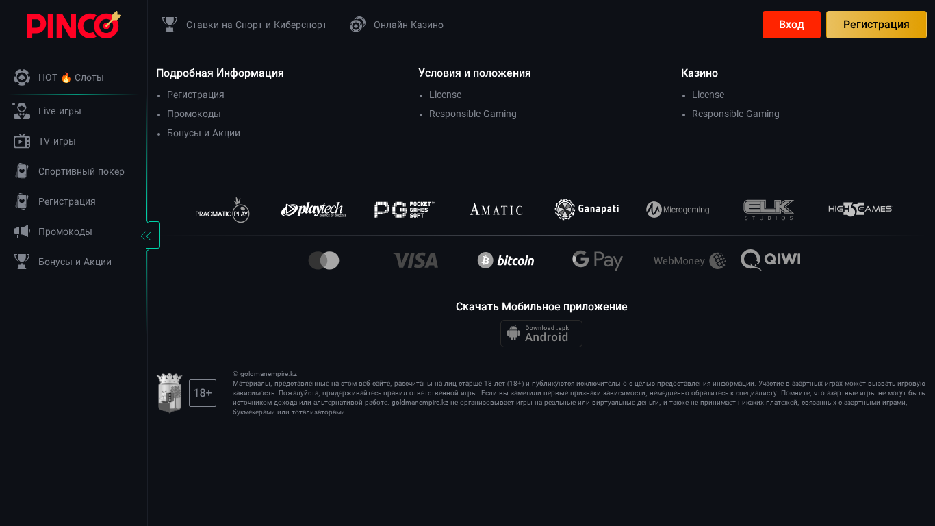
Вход (791, 24)
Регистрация (876, 24)
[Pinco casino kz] (74, 23)
